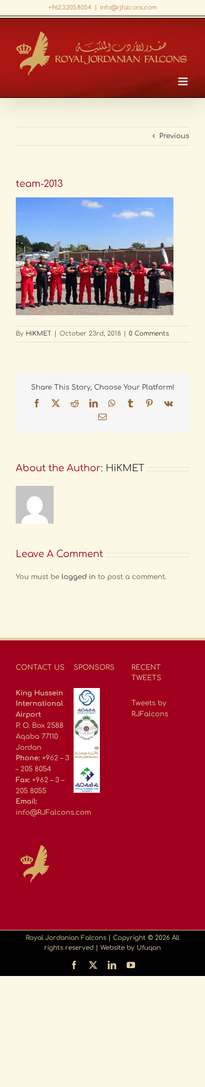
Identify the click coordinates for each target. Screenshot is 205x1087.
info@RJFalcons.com (53, 812)
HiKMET (39, 333)
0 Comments (149, 333)
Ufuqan (149, 947)
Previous (174, 136)
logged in (79, 577)
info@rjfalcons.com (128, 7)
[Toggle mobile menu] (183, 81)
